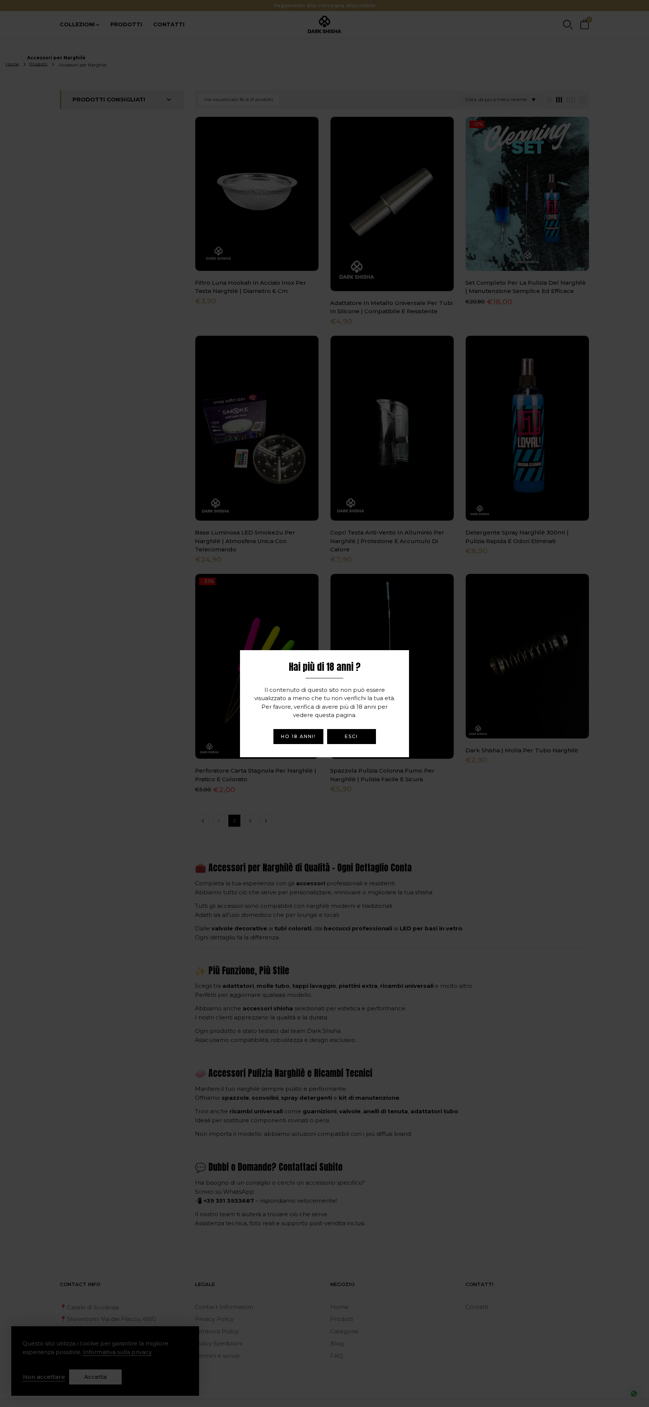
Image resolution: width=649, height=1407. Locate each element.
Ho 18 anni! (298, 736)
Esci (351, 736)
